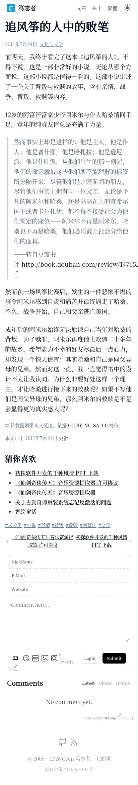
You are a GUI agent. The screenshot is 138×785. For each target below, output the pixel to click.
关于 (97, 7)
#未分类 (13, 524)
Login (89, 658)
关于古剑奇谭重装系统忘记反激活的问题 (63, 502)
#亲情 (44, 524)
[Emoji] (26, 658)
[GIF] (35, 658)
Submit (114, 658)
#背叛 (58, 524)
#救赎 (72, 524)
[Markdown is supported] (17, 658)
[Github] (63, 743)
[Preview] (54, 658)
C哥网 (103, 758)
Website (19, 589)
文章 (81, 7)
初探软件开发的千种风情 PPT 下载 (56, 473)
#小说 (30, 524)
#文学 (104, 524)
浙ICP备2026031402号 (69, 769)
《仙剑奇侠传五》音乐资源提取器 (55, 492)
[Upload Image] (45, 658)
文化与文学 (51, 44)
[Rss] (74, 743)
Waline (110, 717)
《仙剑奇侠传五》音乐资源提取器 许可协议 (66, 482)
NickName (22, 561)
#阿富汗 (88, 524)
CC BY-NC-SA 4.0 (88, 425)
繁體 (113, 7)
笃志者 (27, 7)
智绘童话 (26, 511)
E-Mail (18, 575)
